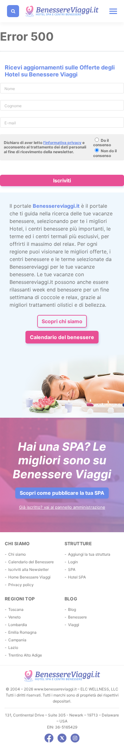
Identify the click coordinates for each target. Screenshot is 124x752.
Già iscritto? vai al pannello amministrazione (62, 507)
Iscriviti (62, 180)
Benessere (77, 617)
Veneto (14, 617)
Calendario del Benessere (31, 561)
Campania (17, 640)
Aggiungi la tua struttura (89, 554)
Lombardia (17, 624)
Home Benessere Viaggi (29, 577)
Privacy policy (21, 584)
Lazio (13, 647)
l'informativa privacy (62, 142)
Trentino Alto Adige (25, 655)
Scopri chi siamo (62, 321)
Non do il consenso (105, 153)
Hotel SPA (77, 577)
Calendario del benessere (62, 337)
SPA (71, 569)
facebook (49, 738)
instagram (75, 738)
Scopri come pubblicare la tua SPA (62, 493)
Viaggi (73, 624)
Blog (72, 609)
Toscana (16, 609)
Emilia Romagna (22, 632)
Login (73, 561)
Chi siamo (17, 554)
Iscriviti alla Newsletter (28, 569)
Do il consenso (102, 142)
